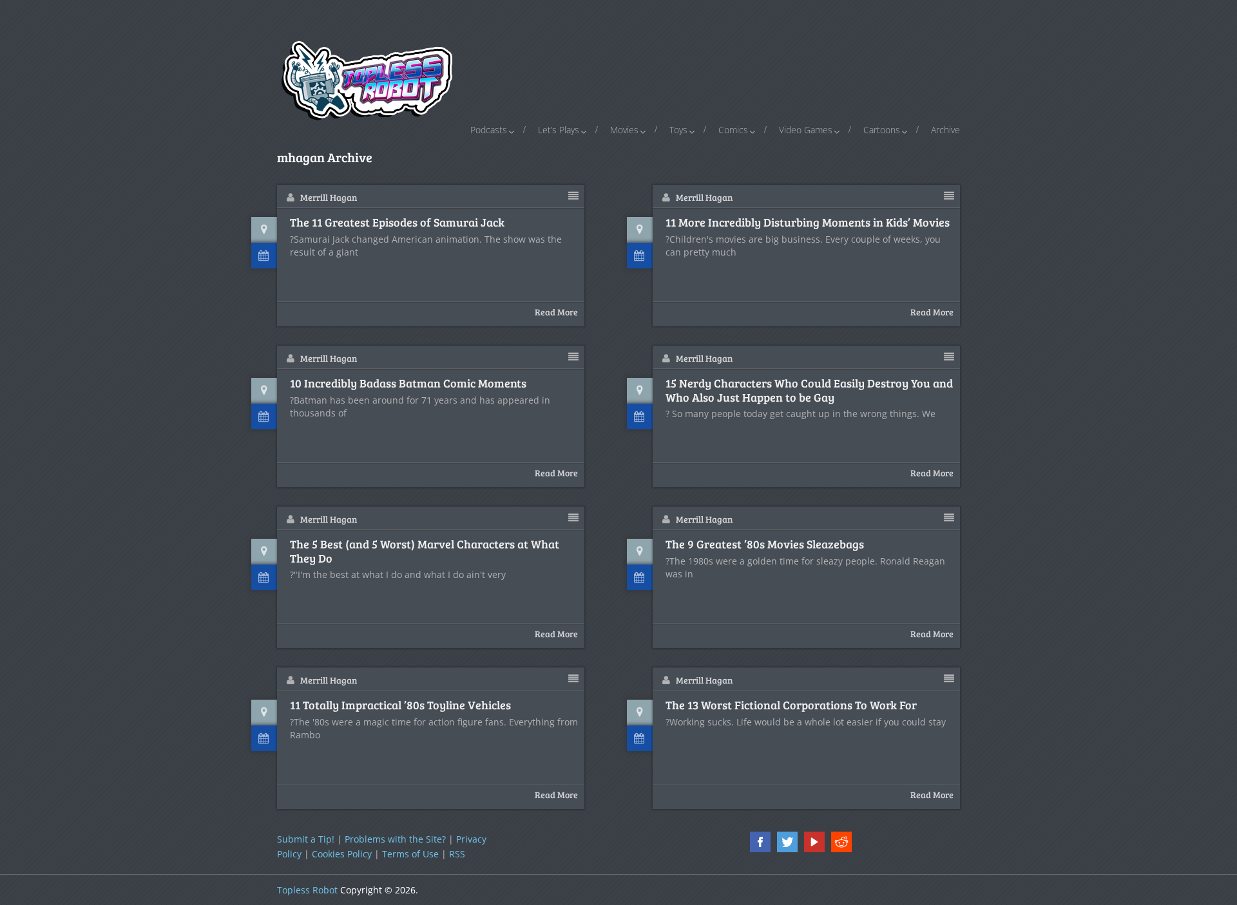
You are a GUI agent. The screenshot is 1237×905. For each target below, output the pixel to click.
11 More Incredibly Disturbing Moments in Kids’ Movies (808, 223)
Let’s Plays (558, 130)
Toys (678, 130)
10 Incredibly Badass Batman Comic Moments (408, 384)
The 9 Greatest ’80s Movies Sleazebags (765, 544)
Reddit (841, 842)
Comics (733, 130)
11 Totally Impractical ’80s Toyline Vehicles (400, 705)
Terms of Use (410, 854)
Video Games (805, 130)
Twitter (787, 842)
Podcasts (488, 130)
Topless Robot (307, 890)
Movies (624, 130)
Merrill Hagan (328, 197)
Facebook (760, 842)
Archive (945, 130)
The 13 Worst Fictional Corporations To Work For (791, 705)
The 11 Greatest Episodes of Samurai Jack (397, 223)
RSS (457, 854)
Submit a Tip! (305, 839)
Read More (556, 312)
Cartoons (881, 130)
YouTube (814, 842)
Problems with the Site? (395, 839)
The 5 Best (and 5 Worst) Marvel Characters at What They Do (424, 551)
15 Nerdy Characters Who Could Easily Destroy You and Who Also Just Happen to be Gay (809, 390)
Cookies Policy (342, 854)
